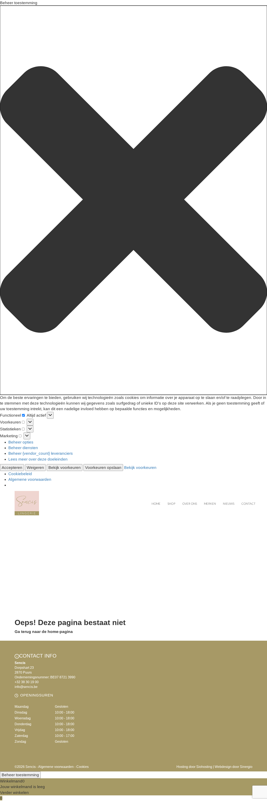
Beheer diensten (23, 448)
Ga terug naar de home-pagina (44, 631)
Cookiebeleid (20, 474)
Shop (171, 503)
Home (156, 503)
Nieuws (228, 503)
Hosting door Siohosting (194, 767)
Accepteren (12, 467)
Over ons (189, 503)
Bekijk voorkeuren (64, 467)
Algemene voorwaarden (29, 479)
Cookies (82, 767)
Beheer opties (20, 442)
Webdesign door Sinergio (233, 767)
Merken (210, 503)
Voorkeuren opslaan (103, 467)
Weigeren (35, 467)
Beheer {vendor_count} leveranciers (40, 453)
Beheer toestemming (20, 775)
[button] (133, 200)
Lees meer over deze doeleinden (38, 459)
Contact (248, 503)
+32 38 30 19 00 (27, 682)
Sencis (30, 767)
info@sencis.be (26, 687)
